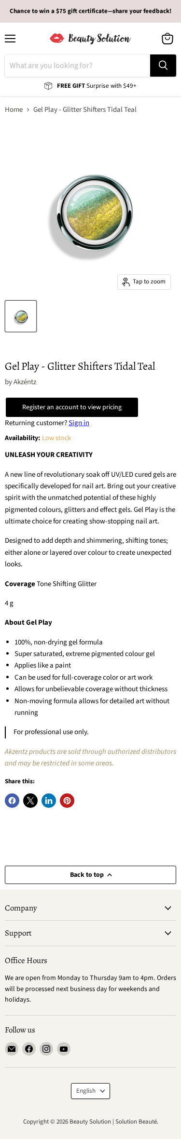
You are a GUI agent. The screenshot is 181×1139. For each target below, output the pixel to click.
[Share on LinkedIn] (49, 800)
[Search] (163, 65)
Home (14, 110)
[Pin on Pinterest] (67, 800)
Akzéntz (25, 382)
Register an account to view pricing (72, 407)
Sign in (79, 423)
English (86, 1090)
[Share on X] (30, 800)
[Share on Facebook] (12, 800)
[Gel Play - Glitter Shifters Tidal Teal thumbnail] (20, 316)
